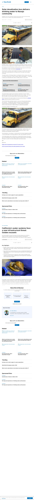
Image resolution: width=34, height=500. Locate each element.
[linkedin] (15, 22)
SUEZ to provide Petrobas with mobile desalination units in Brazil (13, 146)
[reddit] (18, 22)
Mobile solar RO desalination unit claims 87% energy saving (12, 144)
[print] (31, 22)
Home (3, 6)
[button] (2, 2)
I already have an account (17, 303)
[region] (17, 498)
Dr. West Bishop (4, 239)
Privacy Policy (4, 498)
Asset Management (5, 225)
